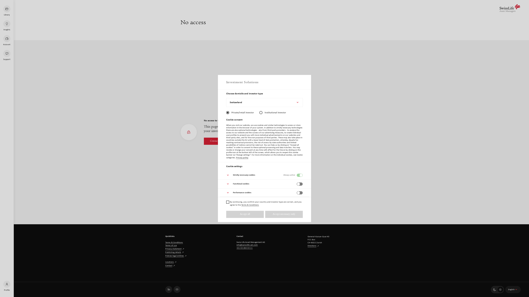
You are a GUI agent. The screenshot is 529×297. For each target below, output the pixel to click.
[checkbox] (227, 202)
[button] (264, 175)
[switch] (300, 175)
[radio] (227, 112)
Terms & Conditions (250, 205)
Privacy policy (242, 158)
